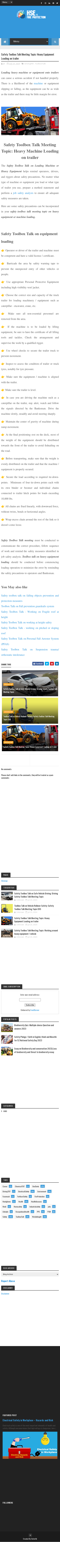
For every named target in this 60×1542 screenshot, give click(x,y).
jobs (49, 1206)
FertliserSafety (22, 1196)
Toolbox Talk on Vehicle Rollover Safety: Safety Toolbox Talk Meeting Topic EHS (28, 718)
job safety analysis (23, 193)
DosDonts (35, 1186)
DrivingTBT (29, 63)
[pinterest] (53, 3)
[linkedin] (49, 3)
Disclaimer (5, 1293)
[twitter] (57, 3)
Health (20, 1201)
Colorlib (34, 1539)
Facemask (6, 1196)
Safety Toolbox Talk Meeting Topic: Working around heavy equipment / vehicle (36, 932)
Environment (41, 1191)
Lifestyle (5, 1211)
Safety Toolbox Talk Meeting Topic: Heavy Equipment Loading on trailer (30, 746)
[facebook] (41, 3)
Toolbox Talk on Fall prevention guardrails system (27, 606)
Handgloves (7, 1201)
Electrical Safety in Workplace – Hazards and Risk (28, 1420)
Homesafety (18, 1206)
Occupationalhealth (22, 1211)
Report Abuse (8, 1281)
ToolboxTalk (40, 63)
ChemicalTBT (20, 1186)
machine (38, 83)
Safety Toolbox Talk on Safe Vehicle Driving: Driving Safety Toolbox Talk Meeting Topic (30, 690)
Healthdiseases (36, 1201)
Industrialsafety (35, 1206)
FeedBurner (34, 1009)
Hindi (5, 1111)
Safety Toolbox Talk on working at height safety (26, 622)
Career (5, 1186)
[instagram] (45, 3)
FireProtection (40, 1196)
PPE (38, 1211)
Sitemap (4, 880)
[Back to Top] (30, 1535)
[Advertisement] (25, 849)
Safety (5, 1216)
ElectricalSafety (23, 1191)
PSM (49, 1211)
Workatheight (36, 1216)
